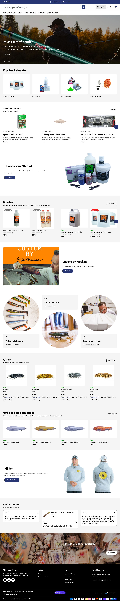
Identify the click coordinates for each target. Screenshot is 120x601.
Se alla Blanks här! (112, 413)
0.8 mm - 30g (54, 397)
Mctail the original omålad (11, 442)
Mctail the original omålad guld (41, 442)
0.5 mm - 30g (45, 397)
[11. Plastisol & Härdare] (16, 84)
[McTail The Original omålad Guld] (45, 429)
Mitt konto (68, 577)
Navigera (41, 570)
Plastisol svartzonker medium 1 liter (13, 230)
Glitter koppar (94, 389)
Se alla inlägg (113, 109)
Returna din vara (69, 582)
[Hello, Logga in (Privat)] (110, 7)
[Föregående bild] (5, 61)
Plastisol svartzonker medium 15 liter (101, 232)
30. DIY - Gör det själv (95, 96)
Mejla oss (102, 8)
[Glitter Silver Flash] (74, 375)
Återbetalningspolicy (11, 594)
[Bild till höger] (116, 127)
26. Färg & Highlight (66, 96)
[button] (115, 7)
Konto (67, 570)
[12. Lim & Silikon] (45, 84)
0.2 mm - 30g (36, 397)
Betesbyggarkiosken (13, 599)
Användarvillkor (19, 591)
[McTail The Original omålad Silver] (74, 429)
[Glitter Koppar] (103, 375)
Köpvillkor (7, 1)
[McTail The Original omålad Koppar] (103, 429)
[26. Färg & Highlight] (74, 84)
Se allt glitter (111, 360)
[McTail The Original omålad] (16, 429)
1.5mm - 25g (7, 400)
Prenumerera (111, 552)
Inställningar (68, 579)
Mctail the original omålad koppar (100, 442)
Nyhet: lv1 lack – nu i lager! (13, 135)
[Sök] (83, 7)
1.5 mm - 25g (36, 400)
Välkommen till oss (10, 570)
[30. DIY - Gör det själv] (103, 84)
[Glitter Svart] (16, 375)
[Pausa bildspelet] (16, 61)
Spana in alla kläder (12, 480)
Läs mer (5, 141)
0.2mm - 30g (7, 397)
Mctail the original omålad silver (70, 442)
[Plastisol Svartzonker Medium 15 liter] (103, 218)
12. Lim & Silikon (36, 96)
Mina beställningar (70, 574)
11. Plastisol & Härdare (8, 96)
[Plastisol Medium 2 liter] (45, 218)
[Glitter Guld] (45, 375)
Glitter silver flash (66, 389)
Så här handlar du (43, 577)
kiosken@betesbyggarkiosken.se (91, 344)
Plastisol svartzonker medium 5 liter (71, 232)
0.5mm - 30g (16, 397)
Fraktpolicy (29, 591)
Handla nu (9, 177)
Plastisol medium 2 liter (39, 230)
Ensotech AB (28, 599)
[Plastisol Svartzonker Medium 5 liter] (74, 218)
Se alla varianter (111, 203)
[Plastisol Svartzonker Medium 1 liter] (16, 218)
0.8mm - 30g (24, 397)
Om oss (40, 574)
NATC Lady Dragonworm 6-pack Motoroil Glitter (62, 513)
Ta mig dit (67, 271)
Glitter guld (35, 389)
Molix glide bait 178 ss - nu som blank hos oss (97, 135)
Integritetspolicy (7, 591)
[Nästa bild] (12, 61)
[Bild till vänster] (4, 127)
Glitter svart (6, 389)
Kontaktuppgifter (98, 570)
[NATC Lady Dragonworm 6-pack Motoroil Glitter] (46, 514)
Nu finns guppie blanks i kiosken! (53, 135)
